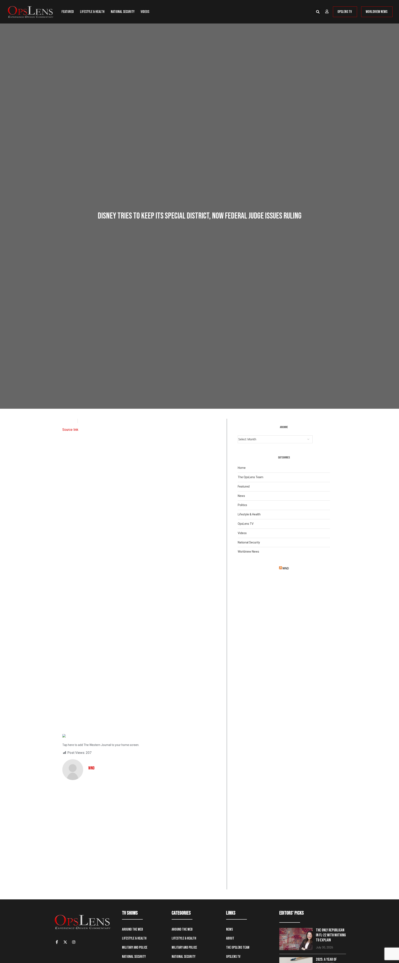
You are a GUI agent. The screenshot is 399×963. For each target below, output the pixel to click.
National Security (122, 12)
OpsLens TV (246, 523)
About (230, 938)
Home (242, 467)
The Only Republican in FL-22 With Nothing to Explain (331, 935)
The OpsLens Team (250, 477)
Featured (68, 12)
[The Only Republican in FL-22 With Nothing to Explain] (296, 939)
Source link (70, 430)
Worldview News (248, 551)
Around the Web (132, 929)
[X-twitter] (65, 942)
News (241, 496)
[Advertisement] (142, 577)
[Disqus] (142, 836)
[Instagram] (74, 942)
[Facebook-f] (56, 942)
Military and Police (134, 947)
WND (285, 568)
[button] (318, 12)
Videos (145, 12)
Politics (242, 505)
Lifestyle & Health (92, 12)
